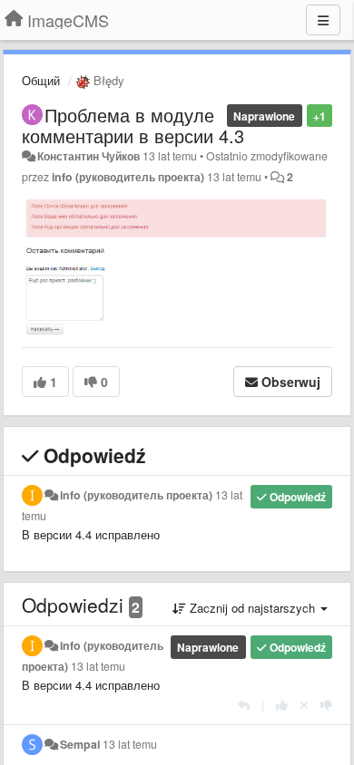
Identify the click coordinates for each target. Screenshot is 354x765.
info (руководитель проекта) (128, 177)
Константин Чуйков (88, 156)
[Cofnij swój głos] (304, 704)
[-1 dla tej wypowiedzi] (326, 704)
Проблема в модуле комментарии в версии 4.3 (133, 125)
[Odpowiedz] (244, 704)
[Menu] (323, 20)
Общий (41, 80)
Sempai (80, 744)
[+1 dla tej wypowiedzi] (282, 704)
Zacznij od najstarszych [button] (252, 607)
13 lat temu (98, 666)
